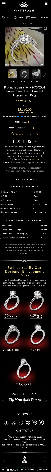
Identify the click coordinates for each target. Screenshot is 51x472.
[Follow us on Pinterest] (20, 424)
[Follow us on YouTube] (34, 424)
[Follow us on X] (13, 424)
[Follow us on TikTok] (41, 424)
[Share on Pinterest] (24, 142)
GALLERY (34, 81)
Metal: (12, 127)
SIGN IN (44, 17)
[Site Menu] (4, 3)
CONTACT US (24, 430)
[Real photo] (24, 74)
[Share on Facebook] (14, 141)
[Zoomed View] (36, 74)
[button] (18, 19)
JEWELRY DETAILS (19, 81)
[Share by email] (35, 141)
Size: (17, 121)
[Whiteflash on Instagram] (29, 141)
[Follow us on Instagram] (27, 424)
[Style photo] (12, 74)
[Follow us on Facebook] (6, 424)
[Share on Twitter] (18, 141)
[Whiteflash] (24, 7)
